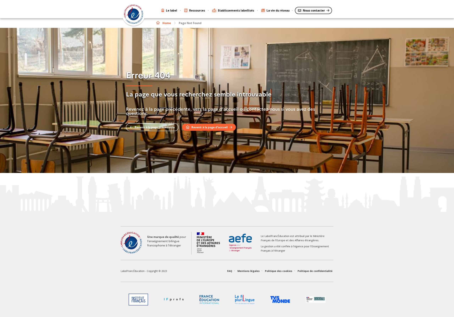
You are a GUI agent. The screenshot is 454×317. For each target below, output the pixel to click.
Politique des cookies (278, 271)
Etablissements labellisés (236, 10)
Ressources (197, 10)
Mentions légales (248, 271)
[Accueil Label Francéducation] (133, 15)
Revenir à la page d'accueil (209, 127)
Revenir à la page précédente (155, 127)
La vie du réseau (278, 10)
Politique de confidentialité (315, 271)
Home (166, 23)
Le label (171, 10)
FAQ (229, 271)
